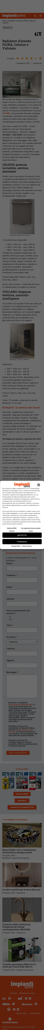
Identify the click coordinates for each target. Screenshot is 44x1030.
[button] (38, 485)
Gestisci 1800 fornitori (11, 529)
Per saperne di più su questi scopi (30, 529)
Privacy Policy (27, 546)
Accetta (22, 535)
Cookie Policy (16, 546)
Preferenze (22, 541)
